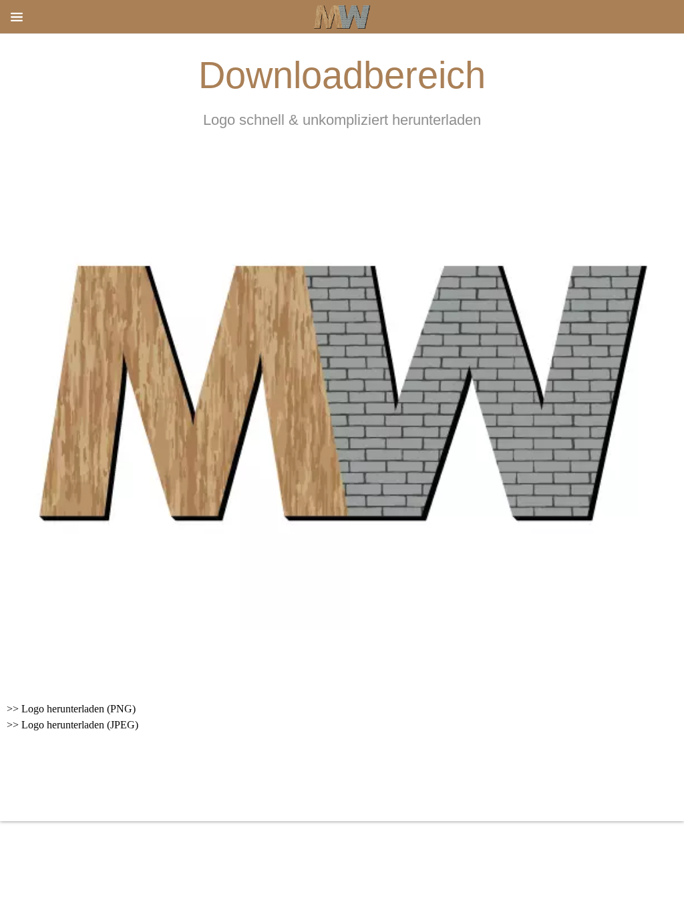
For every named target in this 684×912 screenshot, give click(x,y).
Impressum (407, 780)
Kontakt (337, 780)
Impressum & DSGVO (240, 780)
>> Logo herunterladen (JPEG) (72, 724)
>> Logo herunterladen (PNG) (71, 708)
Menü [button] (16, 16)
